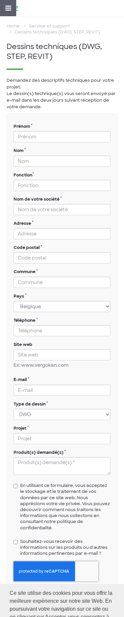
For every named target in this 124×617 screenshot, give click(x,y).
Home (13, 26)
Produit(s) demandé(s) (40, 452)
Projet (21, 428)
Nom (20, 150)
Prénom (23, 126)
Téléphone (26, 320)
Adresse (23, 223)
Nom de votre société (38, 199)
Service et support (49, 26)
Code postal (28, 247)
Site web (23, 344)
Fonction (24, 175)
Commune (26, 271)
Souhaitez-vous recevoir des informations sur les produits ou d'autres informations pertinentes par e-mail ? (63, 547)
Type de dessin (31, 404)
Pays (20, 296)
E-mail (21, 379)
